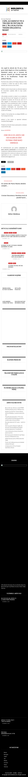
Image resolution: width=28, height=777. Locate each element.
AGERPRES (8, 130)
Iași (4, 758)
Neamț (5, 760)
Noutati (4, 34)
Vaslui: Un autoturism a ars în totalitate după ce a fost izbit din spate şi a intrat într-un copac (14, 236)
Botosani (14, 253)
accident (10, 161)
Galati (5, 756)
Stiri (14, 263)
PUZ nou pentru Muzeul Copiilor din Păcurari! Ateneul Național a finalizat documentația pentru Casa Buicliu (13, 427)
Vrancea (6, 766)
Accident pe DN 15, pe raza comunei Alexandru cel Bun (11, 246)
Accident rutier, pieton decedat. (15, 266)
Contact (20, 773)
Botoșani (6, 754)
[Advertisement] (14, 325)
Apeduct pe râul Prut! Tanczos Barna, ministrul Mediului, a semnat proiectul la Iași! (14, 413)
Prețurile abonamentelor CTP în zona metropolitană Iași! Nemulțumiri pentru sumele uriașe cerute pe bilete (14, 418)
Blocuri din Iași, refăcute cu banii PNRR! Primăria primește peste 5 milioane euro (8, 600)
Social (10, 232)
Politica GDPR (8, 773)
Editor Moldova (12, 34)
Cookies (15, 773)
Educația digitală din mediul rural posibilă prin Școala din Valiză (20, 303)
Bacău (5, 752)
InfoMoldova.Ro (7, 147)
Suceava (6, 762)
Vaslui (15, 232)
